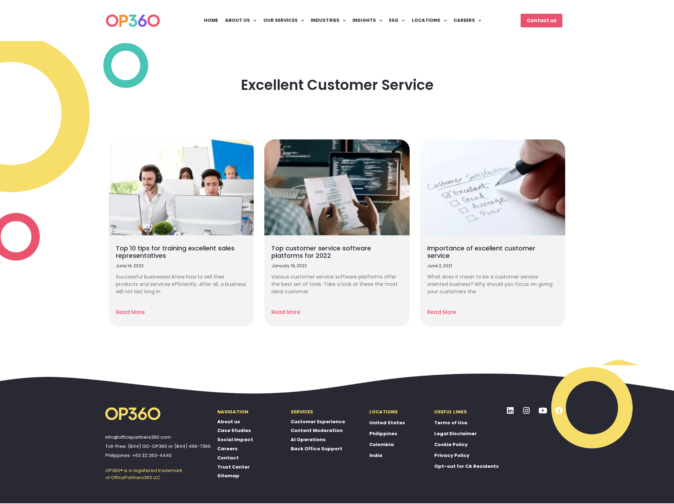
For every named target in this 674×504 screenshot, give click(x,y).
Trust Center (233, 467)
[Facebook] (559, 411)
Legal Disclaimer (455, 433)
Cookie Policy (451, 444)
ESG (393, 20)
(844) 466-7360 (192, 446)
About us (228, 421)
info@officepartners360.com (138, 437)
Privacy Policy (451, 455)
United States (387, 422)
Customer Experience (318, 421)
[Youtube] (543, 411)
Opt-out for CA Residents (466, 466)
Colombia (381, 444)
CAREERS (464, 20)
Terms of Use (450, 422)
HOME (211, 20)
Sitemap (228, 475)
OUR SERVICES (280, 20)
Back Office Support (316, 448)
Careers (227, 448)
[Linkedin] (510, 411)
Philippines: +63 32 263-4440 (138, 455)
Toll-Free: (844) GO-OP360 (136, 446)
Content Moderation (317, 430)
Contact (228, 457)
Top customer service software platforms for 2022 (321, 252)
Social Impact (235, 439)
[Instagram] (527, 411)
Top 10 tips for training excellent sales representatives (175, 252)
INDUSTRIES (325, 20)
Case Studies (234, 430)
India (375, 455)
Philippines (383, 433)
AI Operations (308, 439)
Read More (130, 312)
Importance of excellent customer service (481, 252)
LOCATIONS (426, 20)
